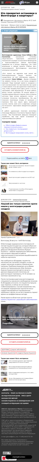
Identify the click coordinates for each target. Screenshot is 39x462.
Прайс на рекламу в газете (21, 393)
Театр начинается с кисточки (17, 183)
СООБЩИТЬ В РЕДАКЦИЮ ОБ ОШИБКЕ (15, 403)
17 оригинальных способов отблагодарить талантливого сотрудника (21, 189)
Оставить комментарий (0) (14, 150)
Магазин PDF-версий (9, 398)
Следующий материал (18, 457)
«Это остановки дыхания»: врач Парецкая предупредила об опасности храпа (20, 361)
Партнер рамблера (17, 453)
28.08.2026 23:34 (6, 200)
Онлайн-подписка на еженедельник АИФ (17, 401)
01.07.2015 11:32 (5, 7)
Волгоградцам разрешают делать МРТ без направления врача (19, 318)
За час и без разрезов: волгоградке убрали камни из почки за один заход (21, 379)
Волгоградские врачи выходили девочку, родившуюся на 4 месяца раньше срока (20, 367)
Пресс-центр (26, 396)
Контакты (5, 393)
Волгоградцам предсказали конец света (19, 133)
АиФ (18, 237)
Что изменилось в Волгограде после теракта (21, 171)
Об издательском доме (10, 396)
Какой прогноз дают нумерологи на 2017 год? (22, 177)
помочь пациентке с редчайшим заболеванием (19, 299)
